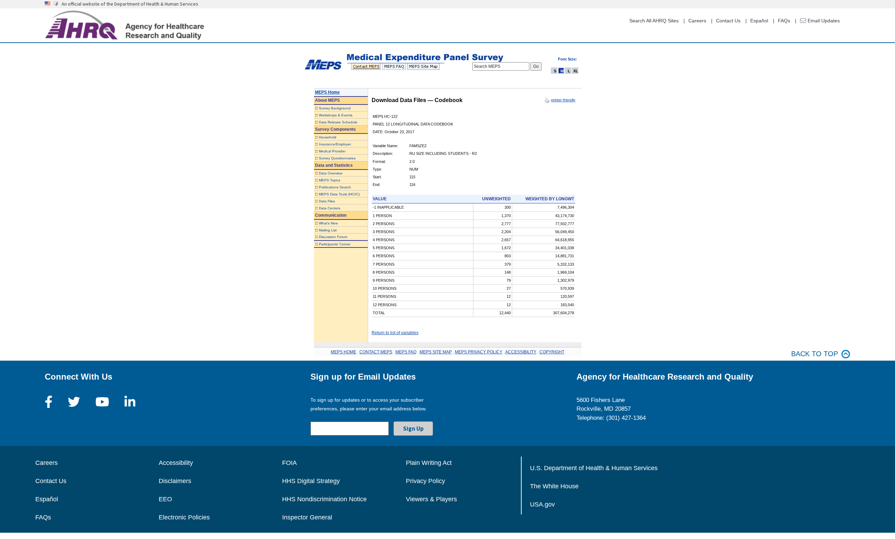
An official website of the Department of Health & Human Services (130, 4)
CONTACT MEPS (375, 352)
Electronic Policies (184, 517)
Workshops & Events (335, 115)
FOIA (289, 462)
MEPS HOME (343, 352)
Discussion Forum (333, 237)
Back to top (814, 354)
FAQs (784, 20)
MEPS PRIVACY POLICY (478, 352)
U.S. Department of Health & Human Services (594, 468)
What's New (328, 223)
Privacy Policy (425, 480)
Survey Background (335, 108)
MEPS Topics (329, 180)
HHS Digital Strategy (311, 480)
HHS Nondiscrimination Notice (324, 499)
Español (759, 20)
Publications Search (335, 187)
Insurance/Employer (335, 144)
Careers (697, 20)
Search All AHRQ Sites (654, 20)
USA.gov (542, 504)
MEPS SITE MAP (436, 352)
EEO (165, 499)
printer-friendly (563, 100)
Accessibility (176, 462)
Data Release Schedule (338, 122)
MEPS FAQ (405, 352)
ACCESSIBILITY (520, 352)
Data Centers (329, 208)
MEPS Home (327, 92)
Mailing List (328, 230)
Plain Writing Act (429, 462)
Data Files (327, 201)
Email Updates (823, 20)
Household (327, 137)
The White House (554, 486)
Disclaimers (175, 480)
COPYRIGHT (551, 352)
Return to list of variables (395, 332)
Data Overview (330, 173)
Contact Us (728, 20)
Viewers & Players (431, 499)
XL (575, 71)
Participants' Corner (334, 244)
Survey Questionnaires (337, 158)
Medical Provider (332, 151)
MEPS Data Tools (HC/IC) (339, 194)
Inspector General (307, 517)
